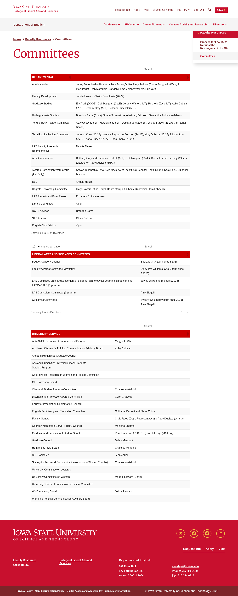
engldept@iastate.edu (185, 566)
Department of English (29, 24)
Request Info (122, 9)
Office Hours (21, 565)
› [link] (187, 312)
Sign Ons (199, 9)
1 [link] (181, 312)
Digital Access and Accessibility (84, 591)
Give (220, 10)
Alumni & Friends (163, 9)
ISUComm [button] (130, 24)
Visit (146, 9)
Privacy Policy (25, 591)
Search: (148, 69)
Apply (137, 9)
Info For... (182, 9)
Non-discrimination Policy (49, 591)
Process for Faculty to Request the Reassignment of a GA (214, 45)
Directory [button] (219, 24)
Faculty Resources (38, 39)
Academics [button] (110, 24)
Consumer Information (117, 591)
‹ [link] (176, 312)
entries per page (50, 246)
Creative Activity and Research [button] (188, 24)
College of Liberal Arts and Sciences (35, 11)
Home (17, 39)
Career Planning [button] (153, 24)
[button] (70, 77)
